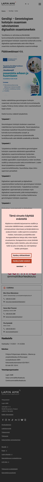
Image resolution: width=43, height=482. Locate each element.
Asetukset (19, 266)
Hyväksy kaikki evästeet (21, 261)
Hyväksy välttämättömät (21, 255)
